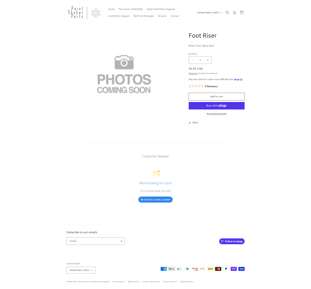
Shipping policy (186, 281)
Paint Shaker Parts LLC (82, 281)
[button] (227, 12)
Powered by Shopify (101, 281)
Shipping (193, 73)
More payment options (217, 113)
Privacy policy (119, 281)
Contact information (151, 281)
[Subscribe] (121, 241)
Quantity (193, 53)
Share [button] (195, 122)
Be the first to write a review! (155, 199)
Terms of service (170, 281)
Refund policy (133, 281)
